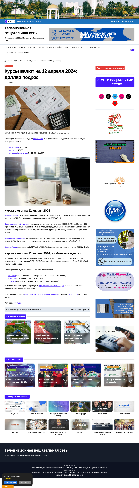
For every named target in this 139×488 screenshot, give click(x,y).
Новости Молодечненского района (18, 367)
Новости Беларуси (78, 324)
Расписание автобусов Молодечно (17, 52)
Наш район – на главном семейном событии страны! (47, 382)
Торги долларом (11, 215)
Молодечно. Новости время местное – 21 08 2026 (16, 382)
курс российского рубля (18, 153)
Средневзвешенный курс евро (17, 224)
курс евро (12, 150)
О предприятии (11, 47)
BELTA (69, 324)
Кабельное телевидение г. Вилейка (50, 47)
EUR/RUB (12, 281)
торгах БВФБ (38, 138)
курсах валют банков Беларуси (51, 285)
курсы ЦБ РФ (73, 294)
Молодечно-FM (77, 47)
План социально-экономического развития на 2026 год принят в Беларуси (75, 339)
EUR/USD (12, 278)
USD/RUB (12, 275)
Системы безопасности (93, 47)
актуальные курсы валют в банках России (41, 294)
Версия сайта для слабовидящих (112, 68)
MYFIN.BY (17, 303)
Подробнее (8, 478)
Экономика (8, 66)
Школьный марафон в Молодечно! (82, 380)
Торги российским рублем (15, 238)
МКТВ (67, 47)
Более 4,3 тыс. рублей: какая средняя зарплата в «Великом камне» (17, 338)
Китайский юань (11, 247)
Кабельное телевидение (27, 47)
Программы (11, 370)
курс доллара (13, 147)
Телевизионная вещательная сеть (36, 450)
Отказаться (25, 482)
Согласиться (10, 482)
